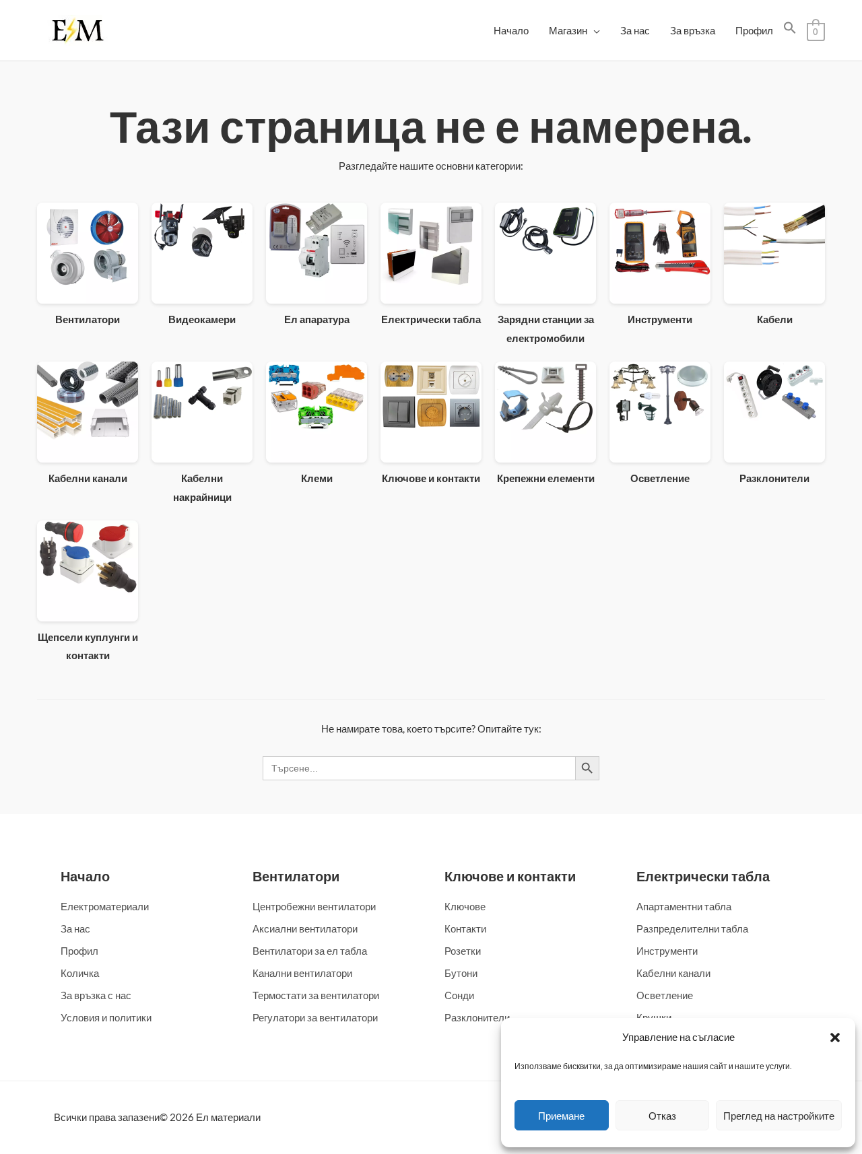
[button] (835, 1037)
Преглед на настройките (778, 1116)
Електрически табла (703, 876)
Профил (754, 30)
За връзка (692, 30)
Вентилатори (296, 876)
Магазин (568, 30)
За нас (635, 30)
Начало (511, 30)
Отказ (662, 1116)
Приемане (561, 1116)
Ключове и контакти (510, 876)
